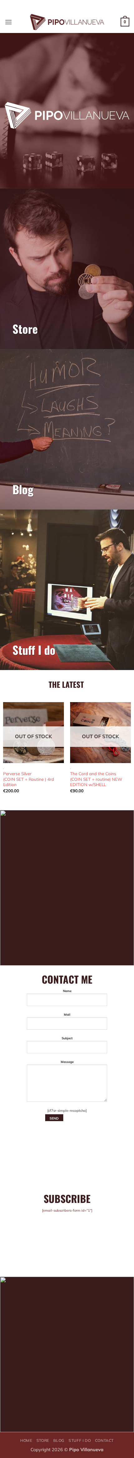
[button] (8, 22)
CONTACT (104, 1440)
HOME (26, 1440)
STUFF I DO (80, 1440)
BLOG (58, 1440)
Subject (67, 1038)
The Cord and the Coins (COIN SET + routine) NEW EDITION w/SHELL (96, 779)
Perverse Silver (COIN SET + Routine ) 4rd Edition (28, 779)
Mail (67, 1014)
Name (67, 991)
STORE (42, 1440)
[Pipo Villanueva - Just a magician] (67, 22)
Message (67, 1062)
